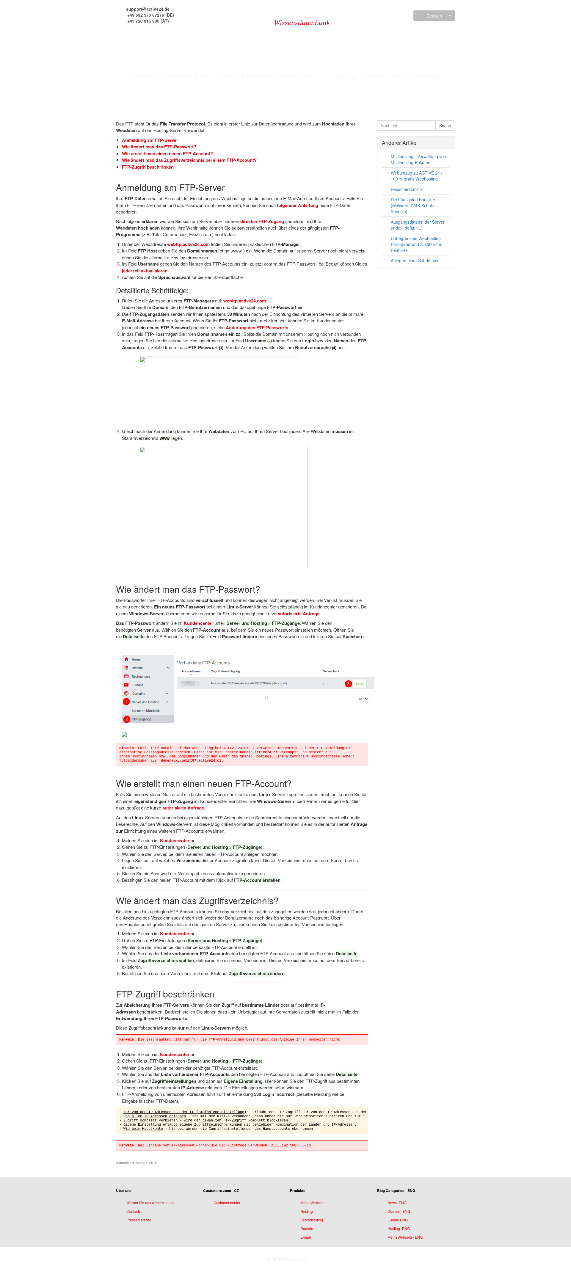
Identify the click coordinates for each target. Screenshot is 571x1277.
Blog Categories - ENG (396, 1190)
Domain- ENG (399, 1211)
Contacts (133, 1211)
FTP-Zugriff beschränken (148, 167)
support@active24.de (147, 9)
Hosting (306, 1211)
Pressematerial (138, 1219)
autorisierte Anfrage (298, 613)
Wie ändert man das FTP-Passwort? (159, 146)
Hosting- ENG (399, 1228)
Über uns (123, 1190)
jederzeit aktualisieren (144, 270)
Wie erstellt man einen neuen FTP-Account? (167, 153)
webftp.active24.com (188, 244)
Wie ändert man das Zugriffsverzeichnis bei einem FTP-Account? (189, 160)
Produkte (297, 1190)
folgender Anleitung (297, 205)
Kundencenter (199, 623)
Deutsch (434, 16)
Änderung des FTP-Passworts (257, 327)
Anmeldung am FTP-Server (150, 140)
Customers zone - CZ (221, 1190)
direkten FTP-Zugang (262, 221)
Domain (306, 1228)
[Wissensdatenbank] (248, 15)
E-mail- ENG (398, 1219)
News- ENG (397, 1202)
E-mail (305, 1237)
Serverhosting (311, 1219)
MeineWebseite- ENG (405, 1237)
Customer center (227, 1202)
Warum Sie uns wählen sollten (150, 1202)
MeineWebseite (313, 1202)
